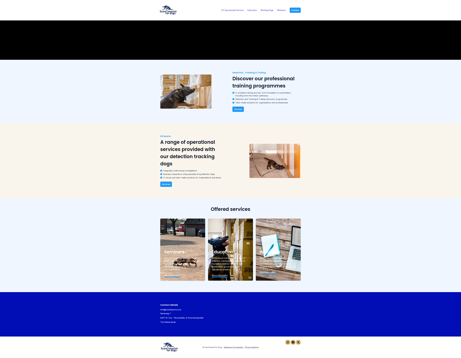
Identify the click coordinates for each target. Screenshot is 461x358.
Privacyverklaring (252, 347)
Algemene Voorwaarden (234, 347)
